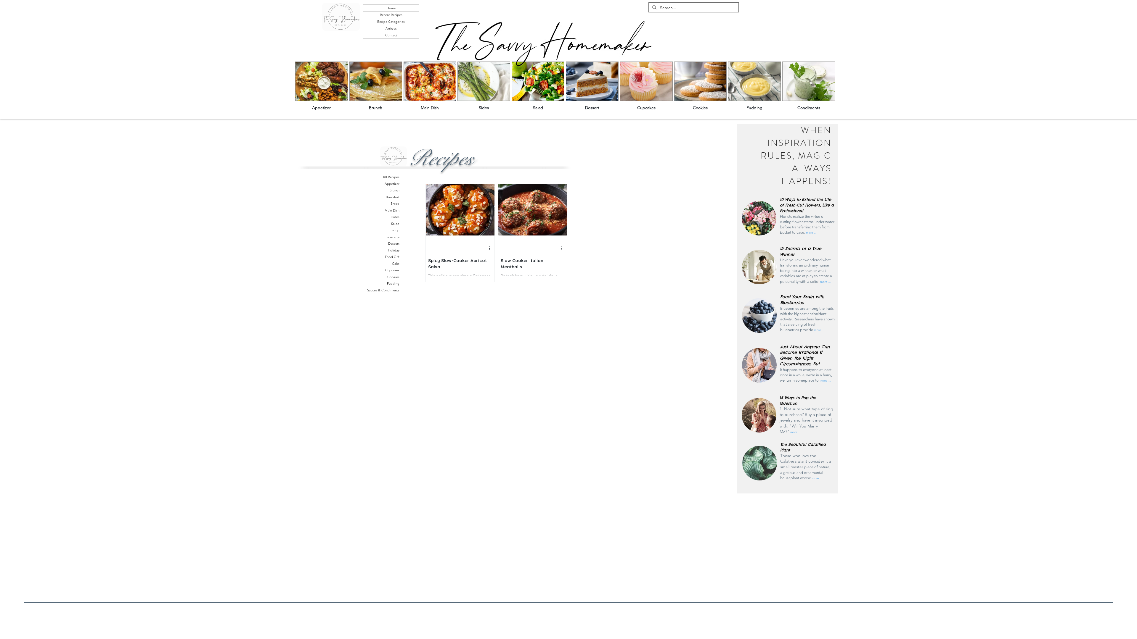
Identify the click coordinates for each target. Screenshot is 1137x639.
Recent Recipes (391, 15)
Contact (391, 35)
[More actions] (491, 248)
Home (391, 8)
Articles (391, 28)
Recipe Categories (391, 22)
